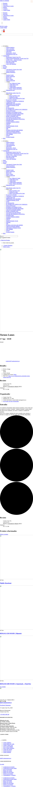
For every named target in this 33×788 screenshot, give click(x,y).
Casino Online (6, 10)
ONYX (8, 124)
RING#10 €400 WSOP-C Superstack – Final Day (15, 684)
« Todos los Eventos (5, 240)
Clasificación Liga (10, 102)
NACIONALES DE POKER (13, 117)
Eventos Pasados (10, 137)
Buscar (1, 236)
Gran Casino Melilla (8, 746)
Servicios (5, 4)
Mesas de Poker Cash (14, 95)
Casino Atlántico (7, 742)
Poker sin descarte (10, 80)
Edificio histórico (10, 47)
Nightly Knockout (5, 583)
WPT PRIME (9, 134)
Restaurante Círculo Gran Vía (13, 57)
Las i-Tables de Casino (14, 83)
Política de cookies (7, 771)
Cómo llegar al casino (8, 6)
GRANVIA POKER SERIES (13, 115)
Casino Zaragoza (7, 751)
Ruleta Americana (10, 76)
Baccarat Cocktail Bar (11, 61)
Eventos (5, 66)
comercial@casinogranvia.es (13, 361)
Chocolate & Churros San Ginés (14, 69)
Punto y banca (9, 79)
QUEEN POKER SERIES (12, 122)
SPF (7, 128)
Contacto (5, 8)
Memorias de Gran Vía (11, 54)
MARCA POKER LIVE (12, 116)
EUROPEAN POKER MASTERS (14, 113)
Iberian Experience (10, 72)
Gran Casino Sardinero (8, 748)
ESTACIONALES (10, 111)
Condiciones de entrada (8, 767)
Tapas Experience (10, 71)
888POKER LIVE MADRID (13, 104)
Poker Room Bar (10, 62)
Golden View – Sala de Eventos (14, 60)
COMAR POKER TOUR (12, 105)
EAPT (7, 106)
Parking (5, 7)
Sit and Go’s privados (11, 99)
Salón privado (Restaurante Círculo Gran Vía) (17, 58)
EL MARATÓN (10, 108)
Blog (4, 138)
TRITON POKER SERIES (13, 131)
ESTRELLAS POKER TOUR (13, 112)
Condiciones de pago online (10, 768)
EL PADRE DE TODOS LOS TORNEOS (16, 109)
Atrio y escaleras (10, 48)
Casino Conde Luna (8, 745)
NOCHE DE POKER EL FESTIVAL (15, 119)
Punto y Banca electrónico (15, 88)
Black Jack (8, 77)
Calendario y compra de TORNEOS (15, 101)
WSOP (8, 135)
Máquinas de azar (10, 90)
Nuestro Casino (10, 75)
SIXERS (8, 127)
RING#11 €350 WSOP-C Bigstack (11, 633)
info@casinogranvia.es (6, 702)
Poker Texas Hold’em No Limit (17, 98)
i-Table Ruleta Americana (15, 87)
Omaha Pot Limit (13, 97)
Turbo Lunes (6, 246)
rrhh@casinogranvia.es (5, 758)
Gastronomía (6, 55)
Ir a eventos (3, 686)
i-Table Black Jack (13, 84)
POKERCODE (10, 120)
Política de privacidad (8, 772)
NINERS (8, 123)
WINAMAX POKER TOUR (13, 133)
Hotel (4, 65)
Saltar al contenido (4, 0)
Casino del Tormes (7, 749)
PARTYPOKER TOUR (12, 126)
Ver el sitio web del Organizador (11, 401)
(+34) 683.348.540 (4, 714)
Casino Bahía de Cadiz (8, 744)
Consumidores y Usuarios (9, 775)
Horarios (5, 3)
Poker (15, 374)
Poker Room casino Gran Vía (13, 93)
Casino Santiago (7, 752)
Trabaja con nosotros (8, 773)
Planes (4, 68)
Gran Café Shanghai (11, 64)
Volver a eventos (4, 534)
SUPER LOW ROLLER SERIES (14, 130)
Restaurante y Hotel (11, 53)
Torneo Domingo (7, 245)
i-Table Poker (12, 86)
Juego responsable (7, 769)
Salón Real (8, 51)
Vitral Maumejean (10, 50)
